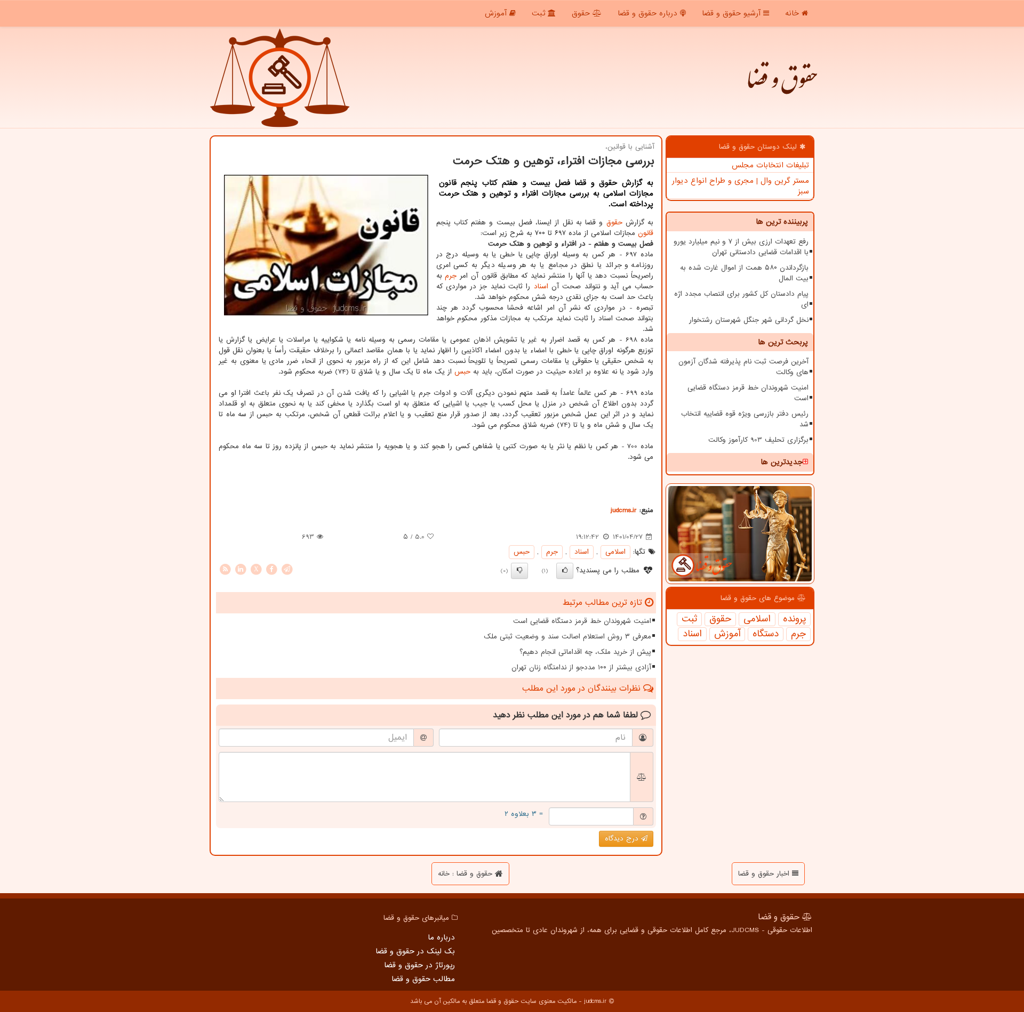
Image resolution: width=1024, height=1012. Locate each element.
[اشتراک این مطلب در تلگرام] (287, 569)
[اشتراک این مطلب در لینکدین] (240, 569)
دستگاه (766, 634)
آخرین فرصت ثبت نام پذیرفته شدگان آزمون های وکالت (743, 367)
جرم (798, 634)
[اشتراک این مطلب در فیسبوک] (271, 569)
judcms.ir (624, 510)
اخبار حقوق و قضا (765, 874)
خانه (793, 13)
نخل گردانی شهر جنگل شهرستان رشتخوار (749, 320)
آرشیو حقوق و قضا (732, 13)
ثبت (540, 13)
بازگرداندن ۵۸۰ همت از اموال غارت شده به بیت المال (744, 273)
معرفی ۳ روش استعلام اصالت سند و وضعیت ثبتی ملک (567, 637)
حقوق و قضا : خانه (466, 874)
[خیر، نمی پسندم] (519, 571)
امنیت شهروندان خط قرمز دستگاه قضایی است (748, 393)
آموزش (497, 13)
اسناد (692, 634)
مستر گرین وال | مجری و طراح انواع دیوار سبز (740, 186)
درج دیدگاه (623, 838)
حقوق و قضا (781, 85)
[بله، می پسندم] (564, 571)
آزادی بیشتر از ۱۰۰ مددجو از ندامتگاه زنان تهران (581, 667)
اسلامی (757, 619)
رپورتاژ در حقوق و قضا (419, 965)
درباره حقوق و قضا (649, 13)
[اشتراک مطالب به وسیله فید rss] (225, 569)
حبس (462, 372)
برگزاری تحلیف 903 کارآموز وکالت (758, 440)
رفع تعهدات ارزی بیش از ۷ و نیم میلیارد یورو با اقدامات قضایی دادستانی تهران (741, 247)
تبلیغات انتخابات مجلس (770, 165)
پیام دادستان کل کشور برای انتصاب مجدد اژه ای (741, 299)
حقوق (582, 13)
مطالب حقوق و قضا (423, 979)
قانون (645, 233)
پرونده (794, 619)
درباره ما (441, 937)
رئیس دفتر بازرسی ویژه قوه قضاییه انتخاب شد (745, 419)
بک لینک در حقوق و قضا (415, 951)
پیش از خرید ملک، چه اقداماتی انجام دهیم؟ (585, 652)
